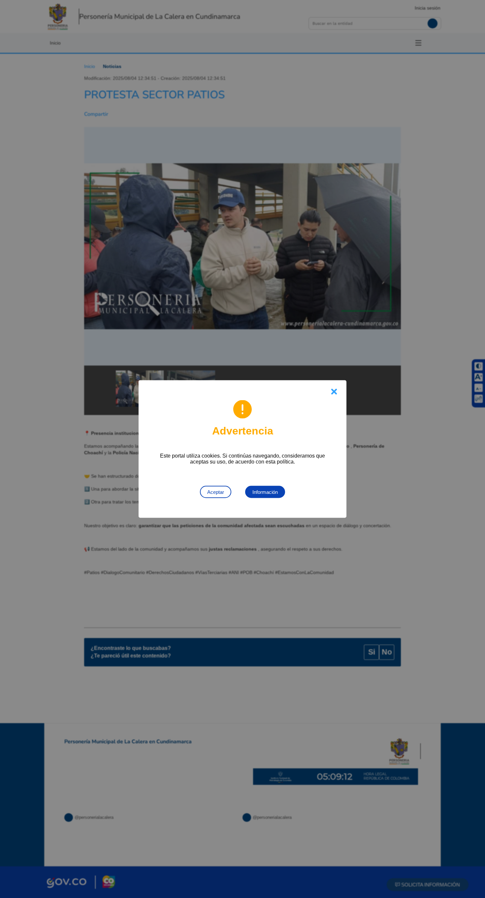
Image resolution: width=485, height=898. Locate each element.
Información (265, 492)
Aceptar (215, 492)
